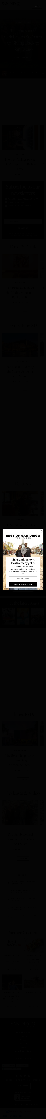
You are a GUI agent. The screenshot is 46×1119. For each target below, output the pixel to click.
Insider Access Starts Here (23, 584)
